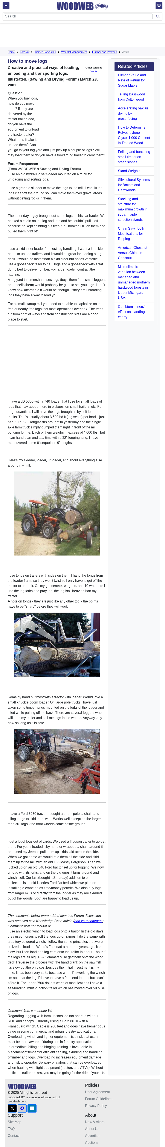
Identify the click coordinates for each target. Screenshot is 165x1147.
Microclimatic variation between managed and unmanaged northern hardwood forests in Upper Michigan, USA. (134, 282)
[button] (12, 1108)
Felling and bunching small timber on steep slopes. (134, 157)
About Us (92, 1129)
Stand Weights (129, 171)
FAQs (12, 1129)
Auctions (91, 1142)
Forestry (24, 52)
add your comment (88, 921)
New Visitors (94, 1122)
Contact (14, 1136)
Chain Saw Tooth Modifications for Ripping (131, 234)
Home (11, 52)
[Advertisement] (86, 35)
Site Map (14, 1122)
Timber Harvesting (45, 52)
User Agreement (97, 1092)
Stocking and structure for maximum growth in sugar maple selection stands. (133, 209)
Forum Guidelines (98, 1099)
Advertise (92, 1136)
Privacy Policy (96, 1106)
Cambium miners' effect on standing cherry (131, 312)
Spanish (94, 71)
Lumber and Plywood (104, 52)
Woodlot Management (74, 52)
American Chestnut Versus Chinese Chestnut (132, 253)
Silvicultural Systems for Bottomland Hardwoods (134, 185)
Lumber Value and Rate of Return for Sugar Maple (132, 80)
